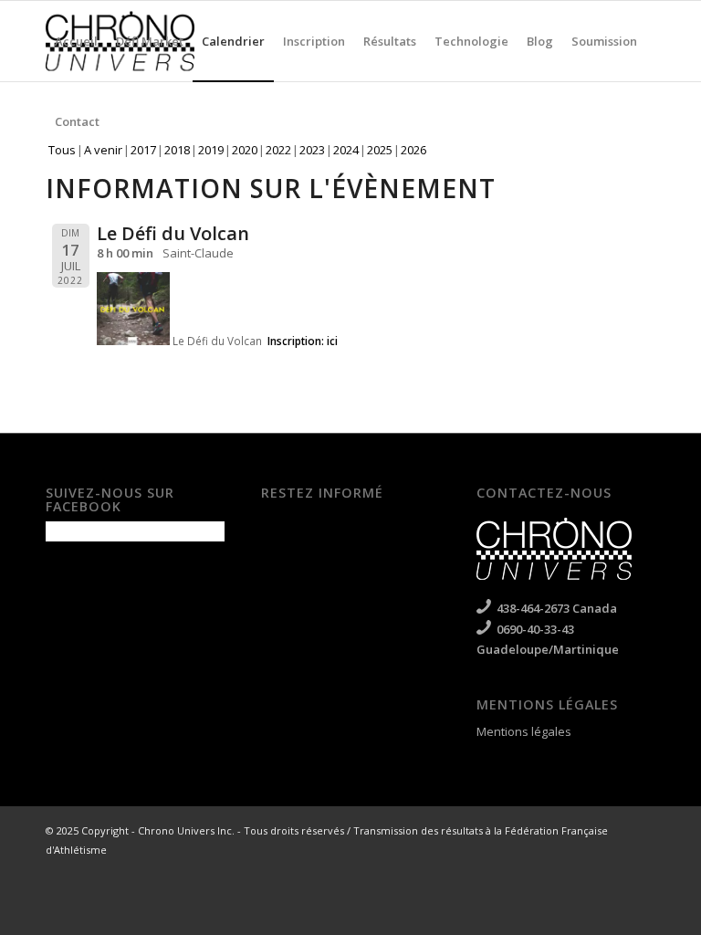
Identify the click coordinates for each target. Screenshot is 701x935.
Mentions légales (523, 731)
